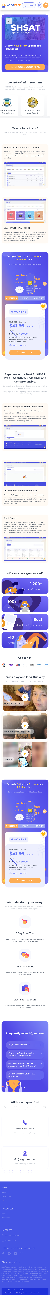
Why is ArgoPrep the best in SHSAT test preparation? (21, 1054)
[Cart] (39, 5)
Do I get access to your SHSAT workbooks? (22, 1075)
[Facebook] (3, 1253)
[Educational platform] (11, 5)
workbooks (17, 1275)
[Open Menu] (45, 5)
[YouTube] (15, 1253)
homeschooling (14, 1279)
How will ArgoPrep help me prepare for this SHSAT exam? (22, 1064)
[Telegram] (9, 1253)
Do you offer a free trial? (19, 1045)
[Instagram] (21, 1253)
